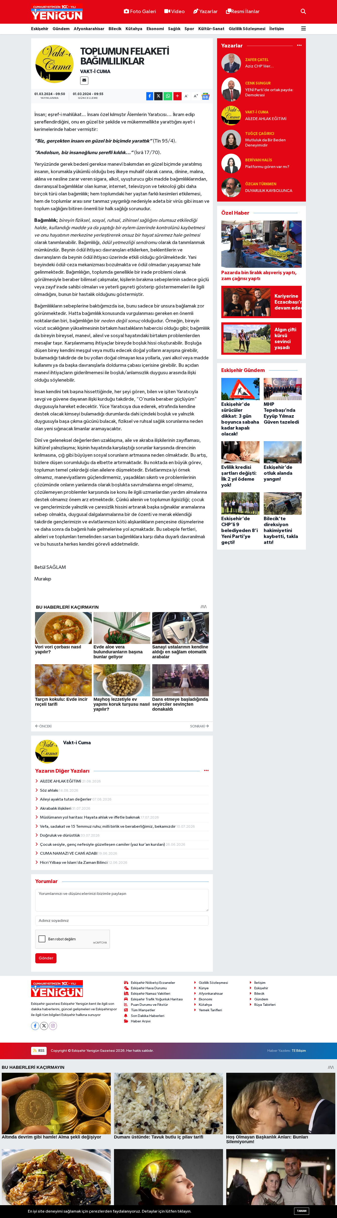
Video (178, 11)
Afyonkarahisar (89, 29)
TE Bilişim (299, 1051)
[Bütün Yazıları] (206, 771)
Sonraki (198, 726)
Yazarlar (208, 11)
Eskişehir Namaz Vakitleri (150, 993)
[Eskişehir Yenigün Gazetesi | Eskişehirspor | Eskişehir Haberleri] (57, 12)
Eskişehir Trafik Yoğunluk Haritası (157, 999)
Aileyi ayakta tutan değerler (66, 799)
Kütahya (134, 29)
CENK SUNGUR (258, 83)
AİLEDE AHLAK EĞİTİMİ (61, 781)
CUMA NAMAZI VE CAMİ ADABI (69, 853)
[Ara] (303, 12)
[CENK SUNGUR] (231, 89)
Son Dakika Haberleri (147, 1016)
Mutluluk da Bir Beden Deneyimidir (265, 142)
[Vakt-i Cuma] (54, 64)
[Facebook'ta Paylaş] (149, 96)
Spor (189, 29)
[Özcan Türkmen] (231, 187)
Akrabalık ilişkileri (56, 808)
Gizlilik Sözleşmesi (247, 29)
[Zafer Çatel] (231, 63)
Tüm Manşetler (143, 1010)
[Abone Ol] (205, 96)
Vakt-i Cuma (95, 71)
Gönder (46, 958)
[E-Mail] (84, 81)
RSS (41, 1051)
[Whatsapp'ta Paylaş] (168, 96)
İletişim (276, 29)
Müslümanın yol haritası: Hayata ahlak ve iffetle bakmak (90, 817)
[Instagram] (53, 1026)
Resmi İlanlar (245, 11)
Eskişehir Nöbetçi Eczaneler (153, 983)
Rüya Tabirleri (265, 1005)
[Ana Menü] (303, 29)
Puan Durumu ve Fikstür (149, 1005)
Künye (204, 988)
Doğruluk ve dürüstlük (60, 835)
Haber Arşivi (140, 1021)
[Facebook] (35, 1026)
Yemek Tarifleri (210, 1010)
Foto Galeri (143, 11)
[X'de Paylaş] (158, 96)
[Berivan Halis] (231, 163)
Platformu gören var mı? (267, 167)
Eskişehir (39, 29)
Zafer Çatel (257, 60)
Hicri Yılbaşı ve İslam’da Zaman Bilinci (74, 863)
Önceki (45, 726)
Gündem (61, 29)
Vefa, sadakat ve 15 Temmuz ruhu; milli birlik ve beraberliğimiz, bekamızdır (108, 827)
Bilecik (115, 29)
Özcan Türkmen (260, 184)
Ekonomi (155, 29)
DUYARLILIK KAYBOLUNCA (268, 191)
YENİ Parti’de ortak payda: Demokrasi (269, 92)
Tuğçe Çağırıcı (259, 134)
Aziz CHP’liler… (259, 66)
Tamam (301, 1211)
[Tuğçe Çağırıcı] (231, 139)
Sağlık (174, 29)
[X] (44, 1026)
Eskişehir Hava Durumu (149, 988)
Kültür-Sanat (211, 29)
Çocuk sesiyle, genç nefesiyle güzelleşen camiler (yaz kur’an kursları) (103, 845)
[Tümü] (299, 46)
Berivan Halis (258, 160)
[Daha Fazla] (177, 96)
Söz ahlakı (49, 790)
